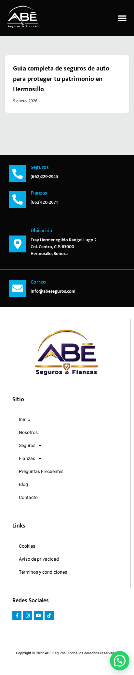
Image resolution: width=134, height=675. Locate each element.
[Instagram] (27, 615)
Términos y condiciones (43, 572)
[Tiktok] (49, 615)
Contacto (28, 497)
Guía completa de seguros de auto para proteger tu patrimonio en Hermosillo (61, 79)
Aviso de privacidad (39, 559)
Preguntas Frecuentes (41, 471)
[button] (122, 18)
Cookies (27, 546)
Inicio (24, 419)
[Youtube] (38, 615)
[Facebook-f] (16, 615)
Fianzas (27, 458)
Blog (23, 484)
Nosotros (28, 432)
